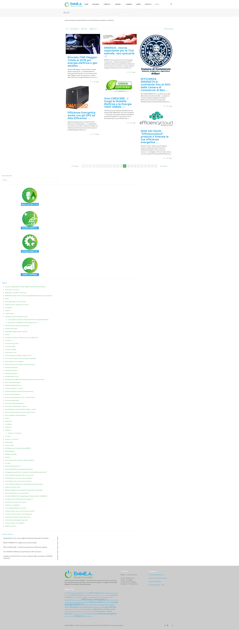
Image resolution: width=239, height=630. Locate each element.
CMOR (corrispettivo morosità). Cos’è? (16, 316)
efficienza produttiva (97, 602)
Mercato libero (86, 609)
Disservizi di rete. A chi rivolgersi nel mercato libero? (20, 364)
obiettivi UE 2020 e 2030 (71, 611)
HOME (7, 418)
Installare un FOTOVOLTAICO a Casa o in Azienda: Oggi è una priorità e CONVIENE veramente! (27, 557)
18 (142, 166)
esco (94, 605)
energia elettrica (74, 604)
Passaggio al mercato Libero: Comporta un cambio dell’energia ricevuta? (25, 472)
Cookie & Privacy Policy (12, 343)
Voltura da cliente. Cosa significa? (14, 523)
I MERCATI (8, 427)
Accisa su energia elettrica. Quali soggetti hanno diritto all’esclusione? (25, 286)
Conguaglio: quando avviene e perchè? (16, 331)
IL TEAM (7, 436)
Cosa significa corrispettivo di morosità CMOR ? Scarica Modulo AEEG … (29, 319)
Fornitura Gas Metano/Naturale (14, 403)
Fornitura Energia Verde (12, 400)
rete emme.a (91, 611)
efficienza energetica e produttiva (79, 602)
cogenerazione (94, 595)
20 (149, 166)
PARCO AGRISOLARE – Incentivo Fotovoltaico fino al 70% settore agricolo (25, 547)
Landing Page (9, 442)
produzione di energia (82, 611)
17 (138, 166)
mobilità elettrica (98, 609)
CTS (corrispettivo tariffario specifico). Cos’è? (18, 355)
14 (128, 166)
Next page (163, 166)
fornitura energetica (83, 607)
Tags (85, 29)
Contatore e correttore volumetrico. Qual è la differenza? (21, 337)
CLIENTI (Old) (9, 313)
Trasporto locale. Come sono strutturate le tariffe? (20, 511)
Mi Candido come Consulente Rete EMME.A (18, 448)
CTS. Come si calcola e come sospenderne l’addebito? (20, 358)
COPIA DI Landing (10, 349)
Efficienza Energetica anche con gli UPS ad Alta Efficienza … (81, 115)
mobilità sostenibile (109, 609)
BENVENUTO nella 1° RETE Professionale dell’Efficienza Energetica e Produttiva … (29, 295)
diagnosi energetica (76, 600)
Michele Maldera (10, 451)
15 (131, 166)
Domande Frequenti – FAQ (156, 585)
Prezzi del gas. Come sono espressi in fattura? (18, 481)
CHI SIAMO (8, 307)
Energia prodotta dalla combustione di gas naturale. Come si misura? (24, 379)
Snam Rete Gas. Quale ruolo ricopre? (15, 502)
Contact (7, 334)
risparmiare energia (90, 614)
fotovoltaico (94, 607)
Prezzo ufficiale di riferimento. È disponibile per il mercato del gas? (24, 484)
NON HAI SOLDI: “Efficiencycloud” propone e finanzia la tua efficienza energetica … (155, 136)
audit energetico (95, 593)
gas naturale (110, 607)
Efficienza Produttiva (11, 373)
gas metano (101, 607)
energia (114, 602)
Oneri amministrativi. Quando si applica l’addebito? (19, 460)
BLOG (7, 298)
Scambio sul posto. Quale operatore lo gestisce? (19, 499)
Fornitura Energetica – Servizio (14, 388)
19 (145, 166)
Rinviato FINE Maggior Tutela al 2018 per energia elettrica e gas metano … (82, 61)
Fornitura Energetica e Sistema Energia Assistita (19, 391)
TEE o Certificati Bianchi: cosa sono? (15, 508)
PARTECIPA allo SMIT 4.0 (12, 466)
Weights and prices (10, 526)
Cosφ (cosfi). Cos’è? (11, 352)
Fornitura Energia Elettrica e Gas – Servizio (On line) (20, 397)
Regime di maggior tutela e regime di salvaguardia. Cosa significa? (24, 490)
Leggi (97, 81)
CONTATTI (8, 340)
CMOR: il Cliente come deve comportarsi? (17, 325)
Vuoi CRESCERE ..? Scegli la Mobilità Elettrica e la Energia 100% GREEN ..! (118, 102)
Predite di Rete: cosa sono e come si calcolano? (18, 478)
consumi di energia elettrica (80, 597)
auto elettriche (106, 593)
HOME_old (8, 421)
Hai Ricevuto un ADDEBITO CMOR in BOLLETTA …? (23, 322)
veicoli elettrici (88, 616)
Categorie (75, 29)
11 (117, 166)
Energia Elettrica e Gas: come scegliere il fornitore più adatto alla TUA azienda (25, 538)
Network (7, 457)
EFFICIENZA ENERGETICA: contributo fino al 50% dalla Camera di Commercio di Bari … (155, 84)
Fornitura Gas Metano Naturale (158, 578)
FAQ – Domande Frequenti (13, 382)
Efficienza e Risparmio (11, 367)
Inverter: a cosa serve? (11, 439)
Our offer (8, 463)
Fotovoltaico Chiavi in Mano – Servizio (16, 406)
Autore (94, 29)
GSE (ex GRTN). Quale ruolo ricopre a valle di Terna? (20, 412)
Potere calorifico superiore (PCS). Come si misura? (19, 475)
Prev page (75, 166)
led (81, 609)
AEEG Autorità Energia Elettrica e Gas (77, 593)
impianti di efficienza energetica (72, 609)
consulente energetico (104, 595)
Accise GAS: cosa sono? (12, 289)
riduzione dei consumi (78, 614)
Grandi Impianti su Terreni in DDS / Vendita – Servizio (20, 409)
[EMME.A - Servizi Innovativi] (74, 4)
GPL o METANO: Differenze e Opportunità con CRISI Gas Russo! (22, 551)
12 (121, 166)
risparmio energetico (107, 613)
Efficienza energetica (155, 581)
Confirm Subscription (11, 328)
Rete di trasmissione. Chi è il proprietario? (17, 493)
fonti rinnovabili (71, 607)
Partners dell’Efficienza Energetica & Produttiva (19, 469)
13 (124, 166)
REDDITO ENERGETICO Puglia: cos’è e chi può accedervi (20, 542)
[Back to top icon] (172, 625)
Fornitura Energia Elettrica (12, 394)
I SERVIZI (8, 430)
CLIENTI (7, 310)
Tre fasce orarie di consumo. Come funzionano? (18, 514)
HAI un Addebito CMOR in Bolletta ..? (16, 415)
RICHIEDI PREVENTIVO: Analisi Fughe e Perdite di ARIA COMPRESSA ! (26, 496)
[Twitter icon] (168, 625)
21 (152, 166)
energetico (108, 602)
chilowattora (87, 595)
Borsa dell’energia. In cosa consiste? (15, 301)
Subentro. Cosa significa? (12, 505)
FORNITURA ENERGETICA (13, 385)
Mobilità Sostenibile (11, 454)
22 (155, 166)
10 (114, 166)
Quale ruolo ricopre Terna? (13, 487)
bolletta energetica (77, 595)
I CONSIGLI (8, 424)
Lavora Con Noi (9, 445)
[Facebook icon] (165, 625)
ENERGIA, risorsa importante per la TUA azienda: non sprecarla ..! (119, 52)
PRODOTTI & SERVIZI (14, 433)
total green (79, 616)
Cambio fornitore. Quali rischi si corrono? (17, 304)
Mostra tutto (169, 29)
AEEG (66, 593)
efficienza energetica (94, 599)
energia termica (88, 605)
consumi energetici (93, 597)
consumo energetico (103, 597)
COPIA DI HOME (10, 346)
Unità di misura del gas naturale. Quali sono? (18, 517)
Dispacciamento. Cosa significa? (14, 361)
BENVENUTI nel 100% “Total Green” (16, 292)
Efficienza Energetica (11, 370)
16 (135, 166)
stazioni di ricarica (69, 616)
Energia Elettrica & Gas (11, 376)
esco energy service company (106, 605)
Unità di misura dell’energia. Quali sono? (16, 520)
